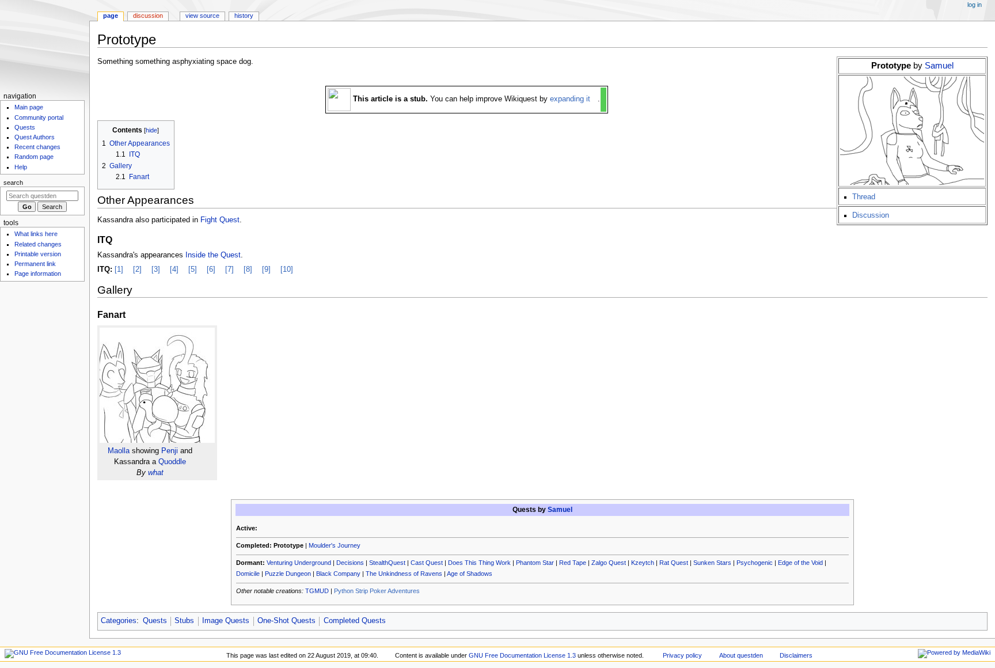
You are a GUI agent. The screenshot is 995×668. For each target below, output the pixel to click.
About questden (741, 655)
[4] (174, 269)
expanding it (570, 99)
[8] (248, 269)
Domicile (248, 573)
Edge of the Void (800, 562)
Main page (28, 107)
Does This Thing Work (479, 562)
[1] (119, 269)
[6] (211, 269)
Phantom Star (535, 562)
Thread (863, 197)
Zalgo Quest (608, 562)
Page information (37, 273)
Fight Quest (220, 220)
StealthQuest (387, 562)
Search (13, 182)
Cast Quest (427, 562)
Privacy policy (682, 655)
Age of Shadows (469, 573)
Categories (118, 621)
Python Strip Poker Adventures (377, 590)
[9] (266, 269)
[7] (229, 269)
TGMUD (317, 590)
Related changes (38, 244)
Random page (34, 156)
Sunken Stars (712, 562)
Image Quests (225, 621)
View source (202, 15)
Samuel (939, 65)
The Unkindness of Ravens (404, 573)
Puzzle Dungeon (288, 573)
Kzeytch (642, 562)
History (243, 15)
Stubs (184, 621)
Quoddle (172, 462)
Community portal (38, 117)
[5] (192, 269)
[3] (155, 269)
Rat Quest (673, 562)
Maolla (119, 451)
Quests (155, 621)
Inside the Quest (213, 255)
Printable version (37, 254)
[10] (286, 269)
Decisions (350, 562)
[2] (137, 269)
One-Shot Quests (286, 621)
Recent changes (37, 146)
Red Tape (572, 562)
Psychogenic (754, 562)
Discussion (870, 215)
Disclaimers (796, 655)
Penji (169, 451)
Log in (974, 4)
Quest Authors (34, 137)
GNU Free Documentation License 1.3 (522, 655)
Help (20, 167)
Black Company (338, 573)
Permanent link (35, 263)
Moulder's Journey (334, 545)
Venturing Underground (299, 562)
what (156, 473)
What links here (36, 233)
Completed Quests (355, 621)
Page (110, 15)
